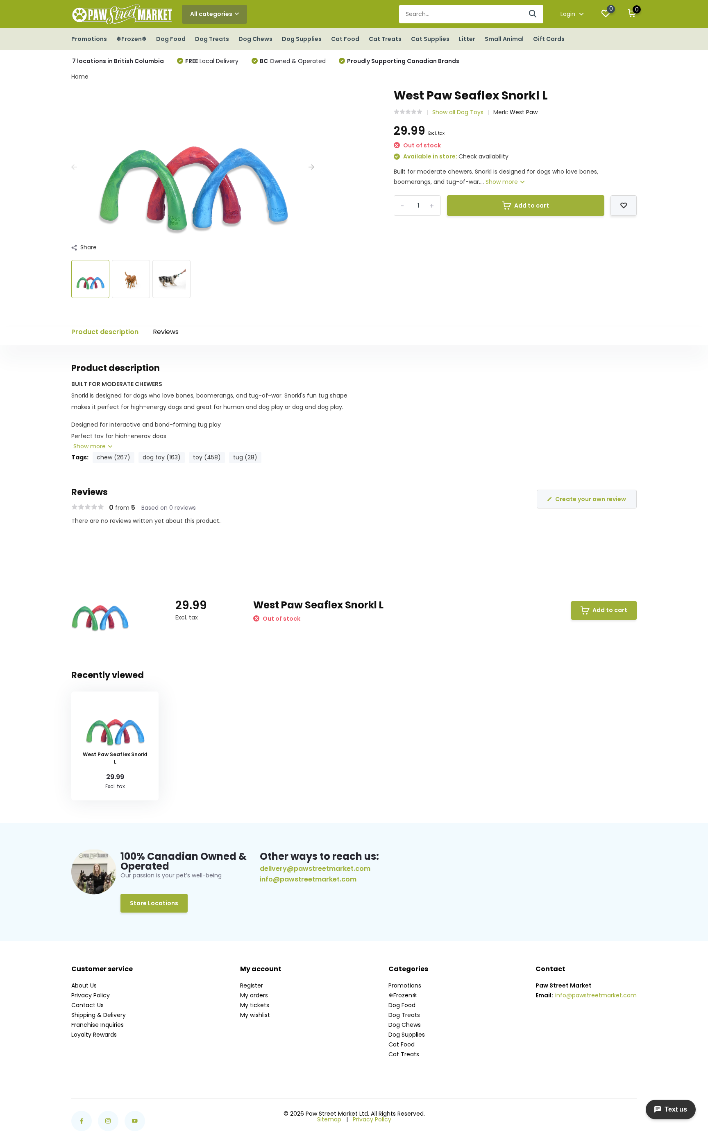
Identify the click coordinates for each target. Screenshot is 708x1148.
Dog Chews (255, 39)
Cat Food (345, 39)
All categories (211, 14)
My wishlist (255, 1015)
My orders (254, 995)
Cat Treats (385, 39)
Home (79, 76)
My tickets (254, 1005)
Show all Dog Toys (457, 112)
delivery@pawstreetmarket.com (315, 868)
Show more (503, 182)
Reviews (166, 332)
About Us (84, 985)
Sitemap (329, 1119)
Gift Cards (549, 39)
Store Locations (154, 903)
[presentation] (74, 167)
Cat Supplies (430, 39)
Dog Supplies (302, 39)
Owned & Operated (293, 61)
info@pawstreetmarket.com (308, 879)
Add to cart (531, 205)
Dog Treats (212, 39)
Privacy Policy (90, 995)
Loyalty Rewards (94, 1034)
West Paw (524, 112)
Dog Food (171, 39)
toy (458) (207, 457)
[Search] (533, 14)
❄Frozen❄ (131, 39)
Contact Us (87, 1005)
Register (251, 985)
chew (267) (113, 457)
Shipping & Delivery (98, 1015)
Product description (104, 332)
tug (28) (245, 457)
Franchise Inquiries (97, 1025)
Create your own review (590, 499)
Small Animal (504, 39)
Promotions (89, 39)
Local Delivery (211, 61)
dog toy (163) (162, 457)
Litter (467, 39)
